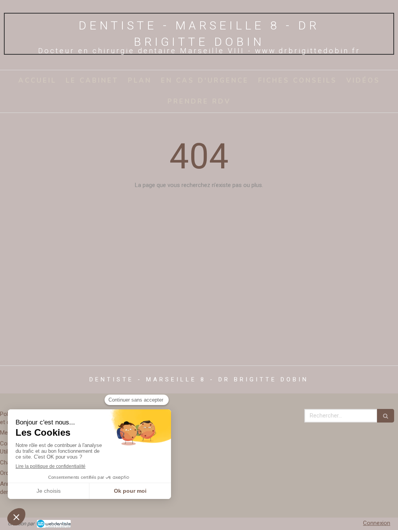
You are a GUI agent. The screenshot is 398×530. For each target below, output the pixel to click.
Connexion (376, 523)
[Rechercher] (385, 416)
